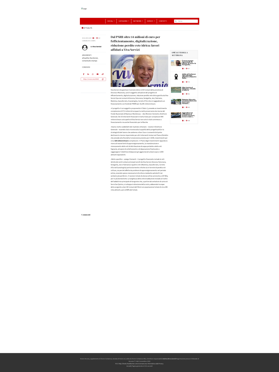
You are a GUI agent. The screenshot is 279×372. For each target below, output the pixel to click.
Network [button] (137, 21)
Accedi (129, 366)
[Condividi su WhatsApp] (92, 74)
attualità (85, 58)
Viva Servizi (94, 58)
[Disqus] (139, 244)
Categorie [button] (123, 21)
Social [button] (110, 21)
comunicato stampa (89, 61)
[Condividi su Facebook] (83, 74)
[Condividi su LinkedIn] (88, 74)
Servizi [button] (150, 21)
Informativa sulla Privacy (155, 364)
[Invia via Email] (97, 74)
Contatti (163, 21)
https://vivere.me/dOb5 (91, 79)
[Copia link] (102, 74)
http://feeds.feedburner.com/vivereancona (133, 364)
